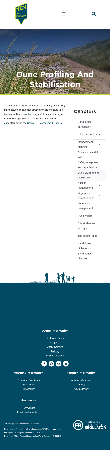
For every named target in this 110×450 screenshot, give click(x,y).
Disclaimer (28, 384)
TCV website (28, 408)
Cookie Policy (81, 389)
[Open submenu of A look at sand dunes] (100, 134)
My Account (29, 389)
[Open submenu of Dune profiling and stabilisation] (100, 175)
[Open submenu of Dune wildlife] (100, 215)
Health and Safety (55, 338)
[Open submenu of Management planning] (100, 144)
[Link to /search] (94, 14)
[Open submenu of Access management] (100, 185)
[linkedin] (66, 364)
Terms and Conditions (28, 380)
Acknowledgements (81, 380)
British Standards (55, 355)
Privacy (81, 384)
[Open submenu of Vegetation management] (100, 205)
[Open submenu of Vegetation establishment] (100, 195)
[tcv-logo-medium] (21, 3)
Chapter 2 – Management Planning (45, 123)
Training (55, 351)
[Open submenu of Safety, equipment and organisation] (100, 164)
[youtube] (58, 364)
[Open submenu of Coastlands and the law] (100, 154)
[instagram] (51, 364)
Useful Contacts (55, 347)
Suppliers (55, 342)
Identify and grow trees (28, 412)
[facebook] (44, 364)
